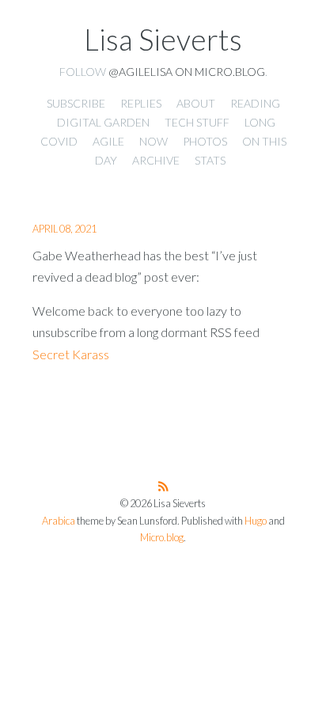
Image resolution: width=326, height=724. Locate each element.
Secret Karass (70, 354)
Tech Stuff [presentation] (197, 122)
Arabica (58, 521)
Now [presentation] (153, 141)
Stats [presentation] (210, 160)
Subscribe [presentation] (76, 103)
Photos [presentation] (205, 141)
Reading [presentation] (255, 103)
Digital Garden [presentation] (103, 122)
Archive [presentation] (156, 160)
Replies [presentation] (140, 103)
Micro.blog (162, 538)
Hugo (255, 521)
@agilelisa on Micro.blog (186, 71)
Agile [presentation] (108, 141)
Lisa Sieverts (163, 39)
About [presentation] (195, 103)
